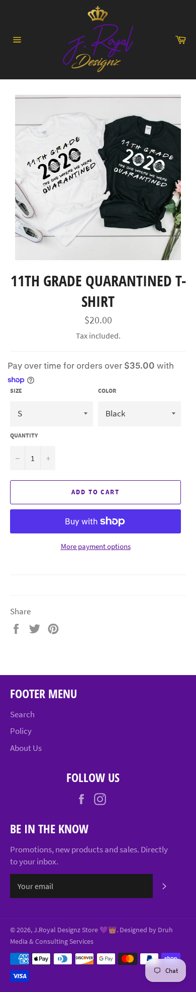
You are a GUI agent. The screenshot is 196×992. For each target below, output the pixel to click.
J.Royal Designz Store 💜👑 (75, 930)
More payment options (96, 546)
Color (107, 390)
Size (16, 390)
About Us (26, 747)
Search (22, 714)
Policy (21, 730)
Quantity (24, 435)
